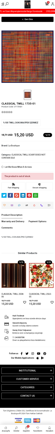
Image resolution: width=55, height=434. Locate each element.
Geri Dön (28, 19)
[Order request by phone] (42, 205)
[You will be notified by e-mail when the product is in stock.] (35, 205)
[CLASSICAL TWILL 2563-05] (41, 275)
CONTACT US (27, 395)
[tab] (11, 215)
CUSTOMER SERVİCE (27, 379)
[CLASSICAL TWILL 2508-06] (13, 275)
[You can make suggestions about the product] (49, 205)
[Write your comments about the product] (20, 205)
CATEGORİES (27, 387)
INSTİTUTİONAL (27, 370)
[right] (51, 282)
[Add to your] (27, 205)
